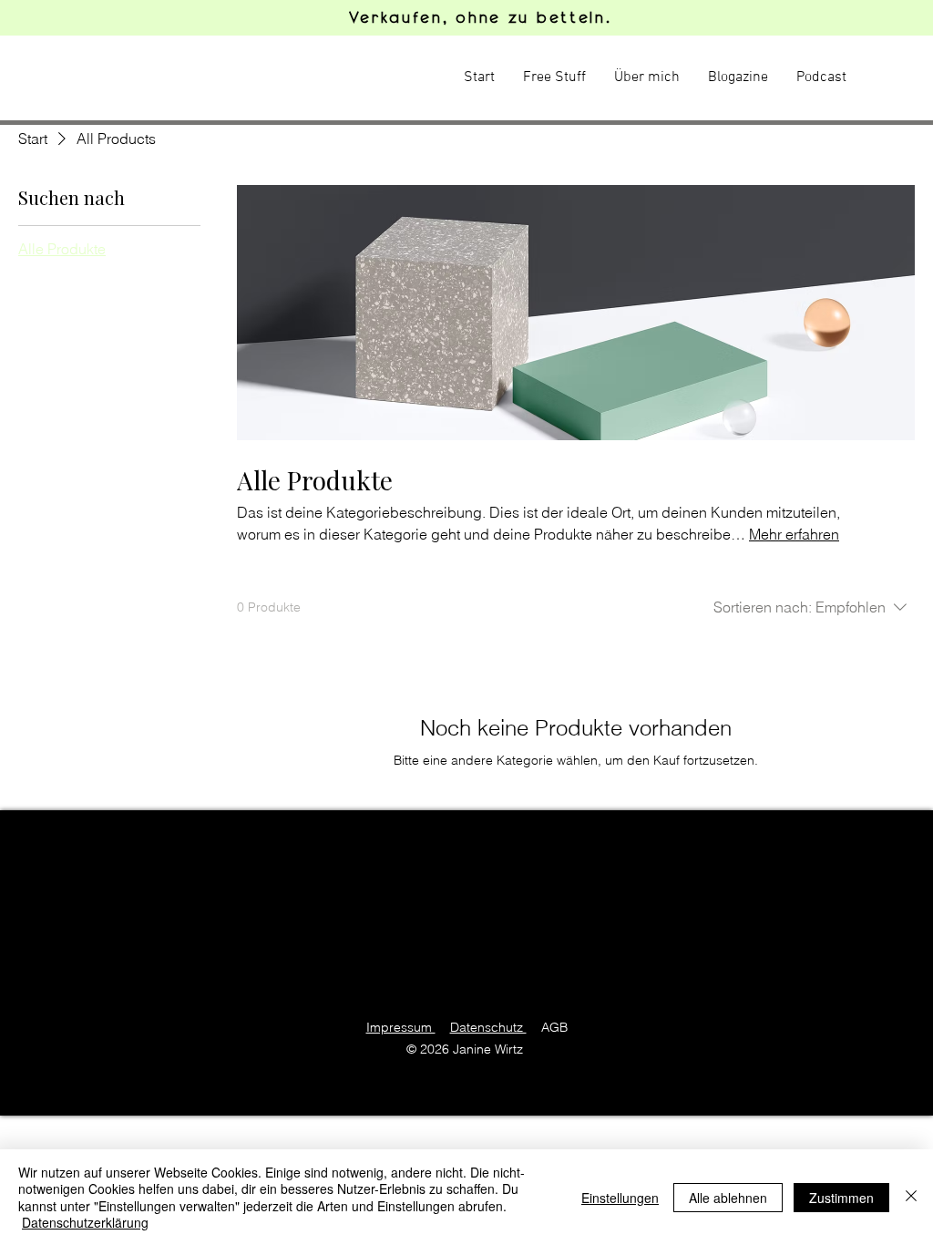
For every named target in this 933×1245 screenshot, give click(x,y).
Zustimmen (841, 1197)
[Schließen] (911, 1197)
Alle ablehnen (728, 1197)
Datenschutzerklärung (85, 1222)
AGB (554, 1027)
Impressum (401, 1027)
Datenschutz (488, 1027)
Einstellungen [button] (620, 1197)
